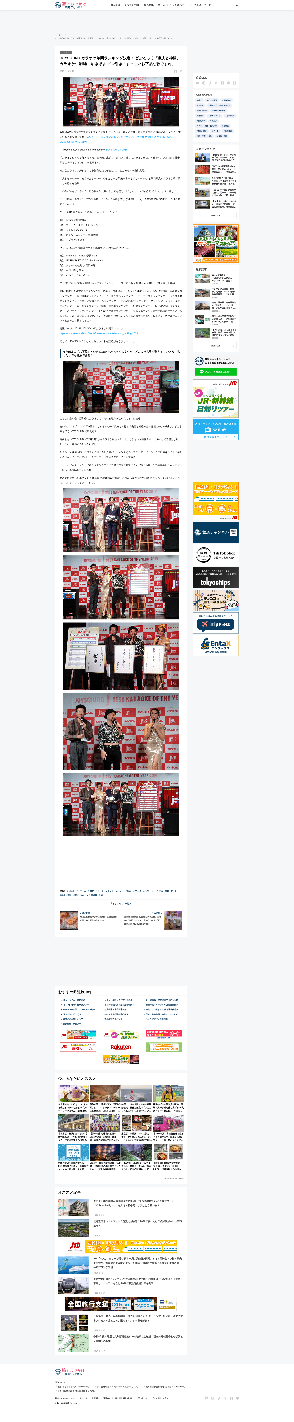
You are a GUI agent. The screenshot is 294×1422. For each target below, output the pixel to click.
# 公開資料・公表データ (98, 895)
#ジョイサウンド (126, 136)
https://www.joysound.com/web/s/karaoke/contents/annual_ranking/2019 (99, 333)
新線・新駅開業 (219, 110)
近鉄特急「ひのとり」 (73, 1024)
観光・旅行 (202, 131)
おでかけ (230, 116)
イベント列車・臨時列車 (207, 126)
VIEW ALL (215, 215)
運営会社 (107, 1398)
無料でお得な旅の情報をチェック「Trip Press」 (166, 1387)
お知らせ (83, 1398)
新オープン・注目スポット (220, 105)
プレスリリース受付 (160, 1398)
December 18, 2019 (117, 149)
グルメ (214, 121)
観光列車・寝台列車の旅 (115, 1009)
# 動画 (128, 891)
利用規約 (95, 1398)
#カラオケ (141, 136)
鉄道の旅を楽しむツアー (74, 1019)
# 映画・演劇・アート (167, 891)
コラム (161, 5)
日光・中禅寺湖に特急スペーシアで (162, 1014)
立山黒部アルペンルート (115, 1019)
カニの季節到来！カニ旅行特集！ (119, 1005)
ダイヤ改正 (202, 110)
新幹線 (226, 126)
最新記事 (116, 5)
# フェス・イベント (114, 891)
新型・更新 (223, 136)
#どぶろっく (93, 136)
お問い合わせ (141, 1398)
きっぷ (200, 105)
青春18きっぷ (215, 116)
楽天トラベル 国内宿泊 (74, 1000)
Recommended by (170, 1178)
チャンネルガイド (179, 5)
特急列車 (227, 100)
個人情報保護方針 (122, 1398)
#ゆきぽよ (167, 136)
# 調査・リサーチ (96, 891)
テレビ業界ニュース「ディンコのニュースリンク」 (118, 1387)
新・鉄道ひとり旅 (205, 136)
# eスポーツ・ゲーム (76, 891)
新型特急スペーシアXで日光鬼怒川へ (162, 1005)
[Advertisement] (147, 21)
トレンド (65, 52)
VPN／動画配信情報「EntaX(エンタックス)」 (77, 1391)
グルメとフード (202, 5)
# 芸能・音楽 (65, 895)
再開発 (200, 116)
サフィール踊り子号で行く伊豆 (118, 1000)
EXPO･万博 (212, 100)
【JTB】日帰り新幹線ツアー (76, 1005)
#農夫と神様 (154, 136)
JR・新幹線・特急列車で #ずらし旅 (162, 1000)
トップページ (60, 35)
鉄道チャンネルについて (65, 1398)
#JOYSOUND (108, 136)
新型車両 (228, 131)
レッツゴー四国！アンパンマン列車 (79, 1009)
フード (216, 131)
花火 (200, 100)
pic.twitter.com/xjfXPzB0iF (74, 141)
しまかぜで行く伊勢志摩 (157, 1019)
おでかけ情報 (132, 5)
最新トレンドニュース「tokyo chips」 (74, 1387)
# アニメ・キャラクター (144, 891)
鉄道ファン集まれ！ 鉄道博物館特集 (162, 1009)
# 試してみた (79, 895)
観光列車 (201, 121)
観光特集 (149, 5)
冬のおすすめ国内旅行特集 (116, 1014)
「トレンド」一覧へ (121, 903)
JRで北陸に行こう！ (72, 1014)
